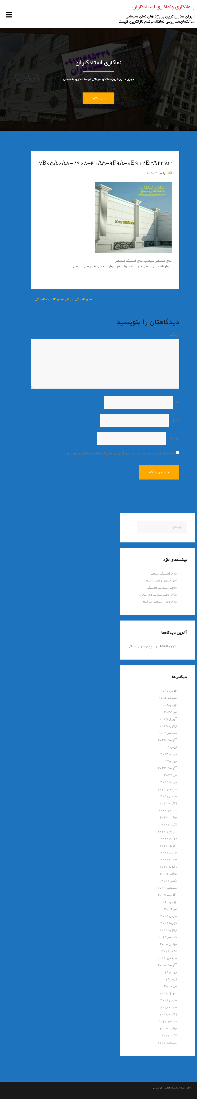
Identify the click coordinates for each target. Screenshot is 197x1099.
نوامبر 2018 (168, 944)
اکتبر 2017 (169, 1035)
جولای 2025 (168, 705)
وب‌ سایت (172, 438)
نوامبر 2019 (168, 873)
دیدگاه (173, 335)
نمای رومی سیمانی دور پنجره (158, 594)
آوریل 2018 (168, 993)
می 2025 (170, 712)
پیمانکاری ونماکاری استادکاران (163, 7)
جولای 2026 (168, 690)
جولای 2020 (168, 838)
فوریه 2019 (168, 923)
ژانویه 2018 (168, 1014)
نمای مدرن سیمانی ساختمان (159, 601)
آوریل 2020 (168, 845)
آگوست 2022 (167, 768)
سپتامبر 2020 (167, 831)
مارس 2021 (168, 796)
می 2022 (170, 775)
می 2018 (170, 986)
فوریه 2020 (168, 859)
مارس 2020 (168, 852)
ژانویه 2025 (168, 726)
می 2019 (170, 909)
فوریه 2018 (168, 1007)
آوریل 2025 (168, 719)
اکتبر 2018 (169, 951)
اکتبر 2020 (169, 824)
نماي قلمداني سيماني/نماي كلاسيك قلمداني (63, 299)
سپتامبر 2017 (167, 1042)
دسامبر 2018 (167, 937)
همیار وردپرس (161, 1087)
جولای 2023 (168, 761)
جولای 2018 (168, 972)
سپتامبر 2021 (167, 789)
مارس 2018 (168, 1000)
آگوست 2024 (167, 740)
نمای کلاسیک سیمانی (163, 573)
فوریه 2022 (168, 782)
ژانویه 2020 (168, 866)
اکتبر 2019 (169, 881)
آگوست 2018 (167, 965)
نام (176, 402)
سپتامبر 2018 (167, 958)
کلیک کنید (98, 98)
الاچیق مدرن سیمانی (141, 646)
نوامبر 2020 (168, 817)
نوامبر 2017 (168, 1028)
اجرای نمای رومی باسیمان (160, 580)
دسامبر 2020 (167, 810)
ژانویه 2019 (168, 930)
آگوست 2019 (167, 894)
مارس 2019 (168, 916)
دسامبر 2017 (167, 1021)
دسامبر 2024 (167, 733)
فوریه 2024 (168, 754)
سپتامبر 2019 (167, 887)
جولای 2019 (168, 902)
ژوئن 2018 (169, 979)
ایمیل (174, 420)
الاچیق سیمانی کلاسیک (162, 587)
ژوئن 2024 (169, 747)
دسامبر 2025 (167, 697)
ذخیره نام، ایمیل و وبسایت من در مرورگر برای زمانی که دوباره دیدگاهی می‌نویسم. (120, 453)
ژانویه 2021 (168, 803)
